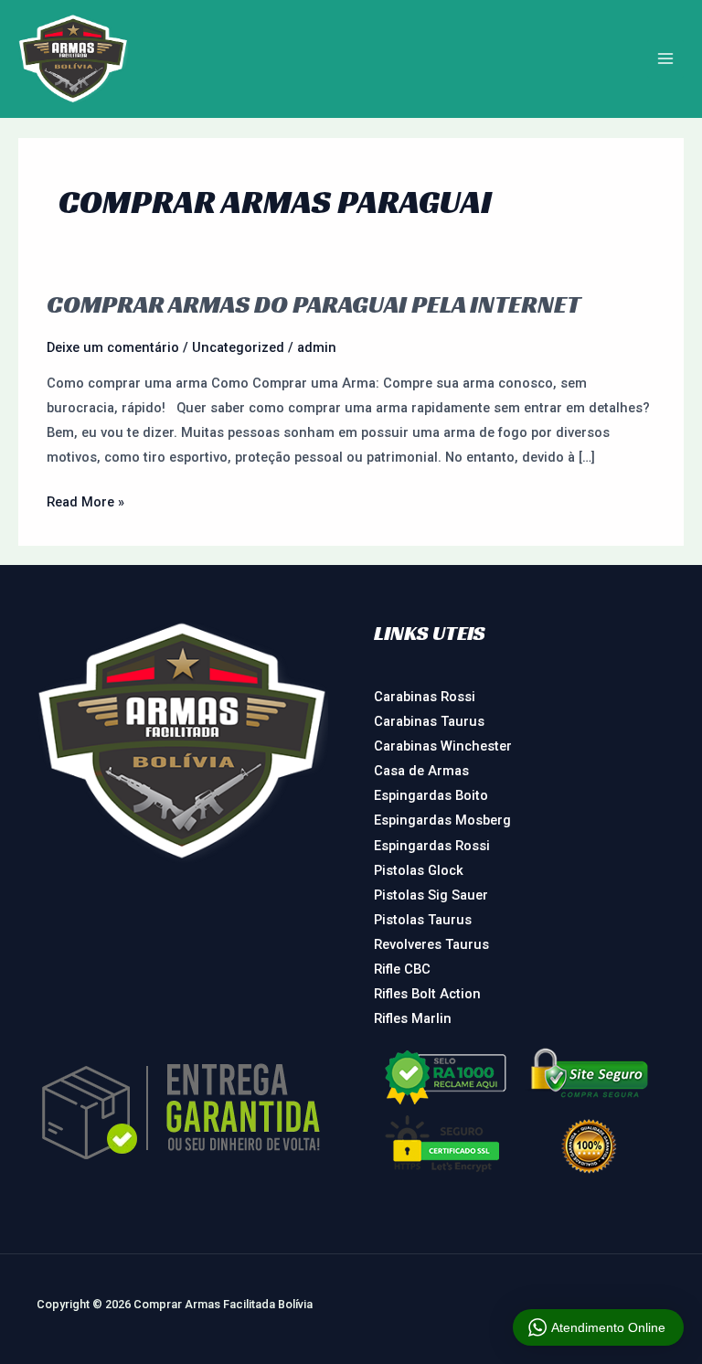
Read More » (85, 500)
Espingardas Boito (431, 795)
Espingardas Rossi (432, 845)
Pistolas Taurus (423, 919)
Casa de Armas (421, 770)
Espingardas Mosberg (442, 820)
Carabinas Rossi (424, 696)
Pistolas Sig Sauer (431, 895)
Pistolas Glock (418, 870)
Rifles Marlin (413, 1018)
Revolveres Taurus (431, 944)
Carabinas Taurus (429, 721)
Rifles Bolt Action (427, 994)
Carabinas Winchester (443, 746)
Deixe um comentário (113, 347)
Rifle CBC (402, 969)
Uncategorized (238, 347)
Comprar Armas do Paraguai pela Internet (313, 304)
